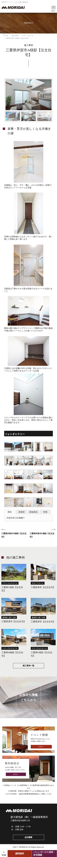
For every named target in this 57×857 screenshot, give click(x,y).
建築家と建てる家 (9, 617)
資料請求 (19, 853)
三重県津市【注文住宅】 (43, 587)
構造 (10, 512)
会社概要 (28, 837)
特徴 (45, 512)
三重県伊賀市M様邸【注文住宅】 (13, 535)
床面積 (21, 512)
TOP (4, 855)
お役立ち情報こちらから (28, 697)
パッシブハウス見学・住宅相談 (44, 853)
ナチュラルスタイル (9, 583)
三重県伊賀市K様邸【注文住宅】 (42, 535)
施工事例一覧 (28, 666)
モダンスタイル (37, 583)
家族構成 (33, 512)
